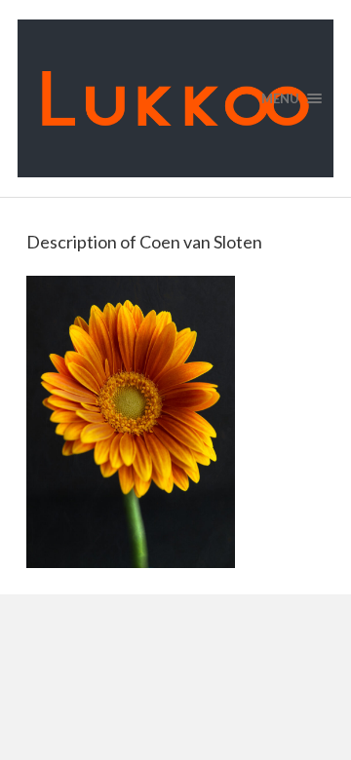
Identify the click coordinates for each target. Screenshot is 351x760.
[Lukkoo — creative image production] (175, 98)
